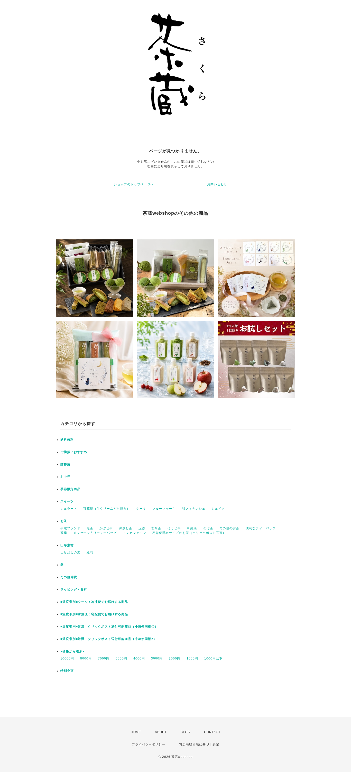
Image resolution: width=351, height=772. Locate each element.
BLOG (185, 732)
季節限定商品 (70, 489)
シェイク (218, 508)
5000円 (121, 658)
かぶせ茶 (106, 528)
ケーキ (141, 508)
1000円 (192, 658)
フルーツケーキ (164, 508)
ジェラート (68, 508)
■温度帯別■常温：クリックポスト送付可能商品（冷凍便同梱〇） (109, 626)
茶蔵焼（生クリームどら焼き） (106, 508)
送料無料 (67, 439)
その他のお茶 (229, 528)
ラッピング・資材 (73, 589)
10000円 (67, 658)
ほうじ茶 (174, 528)
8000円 (86, 658)
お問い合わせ (217, 184)
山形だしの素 (70, 552)
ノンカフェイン (134, 533)
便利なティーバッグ (261, 528)
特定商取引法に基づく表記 (199, 744)
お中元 (65, 477)
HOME (136, 732)
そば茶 (208, 528)
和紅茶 (192, 528)
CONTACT (212, 732)
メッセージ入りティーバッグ (95, 533)
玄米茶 (156, 528)
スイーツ (67, 501)
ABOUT (161, 732)
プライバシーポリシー (148, 744)
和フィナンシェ (193, 508)
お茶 (63, 521)
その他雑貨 (68, 577)
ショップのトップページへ (134, 184)
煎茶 (90, 528)
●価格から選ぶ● (72, 651)
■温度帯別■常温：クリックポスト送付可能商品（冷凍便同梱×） (108, 639)
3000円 (157, 658)
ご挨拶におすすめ (73, 452)
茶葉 (63, 533)
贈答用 (65, 464)
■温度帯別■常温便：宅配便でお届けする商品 (94, 614)
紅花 (90, 552)
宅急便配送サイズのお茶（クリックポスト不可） (189, 533)
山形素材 (67, 545)
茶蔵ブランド (70, 528)
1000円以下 (213, 658)
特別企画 (67, 671)
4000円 (139, 658)
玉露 (141, 528)
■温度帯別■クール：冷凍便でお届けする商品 (94, 602)
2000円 (174, 658)
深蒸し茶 (125, 528)
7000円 (103, 658)
